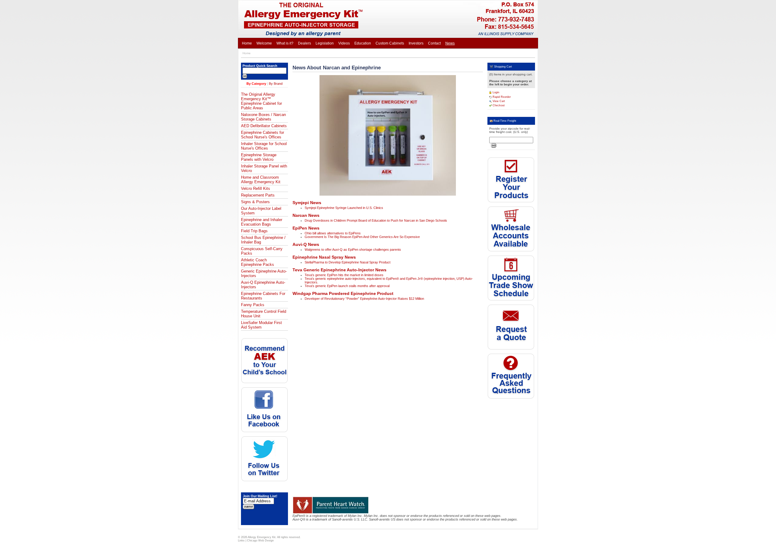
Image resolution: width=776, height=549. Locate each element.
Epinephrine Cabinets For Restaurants (263, 295)
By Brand (276, 83)
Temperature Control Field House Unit (263, 313)
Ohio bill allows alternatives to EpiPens (333, 233)
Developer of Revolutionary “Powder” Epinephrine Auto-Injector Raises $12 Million (364, 298)
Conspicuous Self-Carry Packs (262, 251)
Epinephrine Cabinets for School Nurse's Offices (262, 134)
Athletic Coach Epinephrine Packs (257, 262)
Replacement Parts (258, 195)
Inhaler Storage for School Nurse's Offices (264, 145)
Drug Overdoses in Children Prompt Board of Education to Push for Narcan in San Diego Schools (376, 220)
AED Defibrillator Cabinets (264, 126)
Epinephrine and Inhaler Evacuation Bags (261, 222)
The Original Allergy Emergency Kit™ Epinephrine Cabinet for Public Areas (261, 101)
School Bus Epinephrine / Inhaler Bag (263, 239)
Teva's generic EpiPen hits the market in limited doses (344, 275)
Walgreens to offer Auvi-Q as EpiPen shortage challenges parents (353, 249)
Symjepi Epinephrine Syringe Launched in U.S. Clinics (344, 208)
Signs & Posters (255, 202)
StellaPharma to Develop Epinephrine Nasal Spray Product (347, 262)
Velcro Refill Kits (255, 188)
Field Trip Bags (254, 231)
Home (246, 53)
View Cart (498, 101)
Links (241, 540)
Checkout (498, 105)
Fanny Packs (252, 305)
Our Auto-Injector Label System (261, 210)
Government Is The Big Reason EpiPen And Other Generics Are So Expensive (362, 237)
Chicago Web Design (260, 540)
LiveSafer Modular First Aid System (261, 324)
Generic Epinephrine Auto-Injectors (264, 273)
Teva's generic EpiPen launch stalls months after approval (347, 286)
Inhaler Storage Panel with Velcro (264, 168)
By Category (256, 83)
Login (495, 92)
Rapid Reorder (501, 96)
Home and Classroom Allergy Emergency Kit (260, 179)
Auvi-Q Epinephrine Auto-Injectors (263, 284)
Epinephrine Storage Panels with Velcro (258, 157)
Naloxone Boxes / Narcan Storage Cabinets (263, 116)
